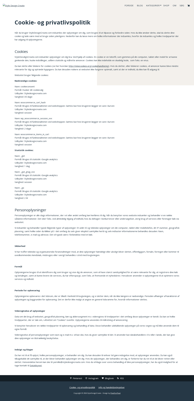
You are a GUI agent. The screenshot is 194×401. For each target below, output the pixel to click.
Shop (166, 5)
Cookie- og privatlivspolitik (82, 387)
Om (174, 5)
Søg (182, 5)
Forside (129, 5)
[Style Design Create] (24, 5)
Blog (140, 5)
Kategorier (153, 5)
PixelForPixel (115, 393)
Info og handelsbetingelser (111, 387)
